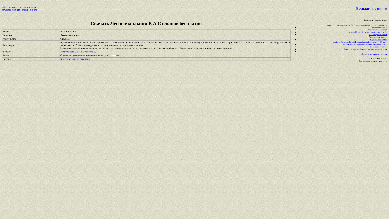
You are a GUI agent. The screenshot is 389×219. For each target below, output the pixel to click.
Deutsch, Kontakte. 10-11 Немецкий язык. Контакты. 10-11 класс (360, 42)
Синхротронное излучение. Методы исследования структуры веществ (357, 25)
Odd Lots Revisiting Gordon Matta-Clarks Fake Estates (364, 44)
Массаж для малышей (378, 34)
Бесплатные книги (371, 8)
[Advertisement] (165, 8)
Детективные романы (378, 37)
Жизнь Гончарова (379, 27)
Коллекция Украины (378, 47)
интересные (375, 54)
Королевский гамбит (378, 39)
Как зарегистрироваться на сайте (373, 61)
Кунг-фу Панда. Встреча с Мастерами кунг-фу (367, 32)
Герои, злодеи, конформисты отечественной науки (365, 49)
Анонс (5, 55)
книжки (384, 54)
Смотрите (365, 54)
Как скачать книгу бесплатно (75, 59)
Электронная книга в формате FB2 (78, 51)
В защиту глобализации (377, 30)
